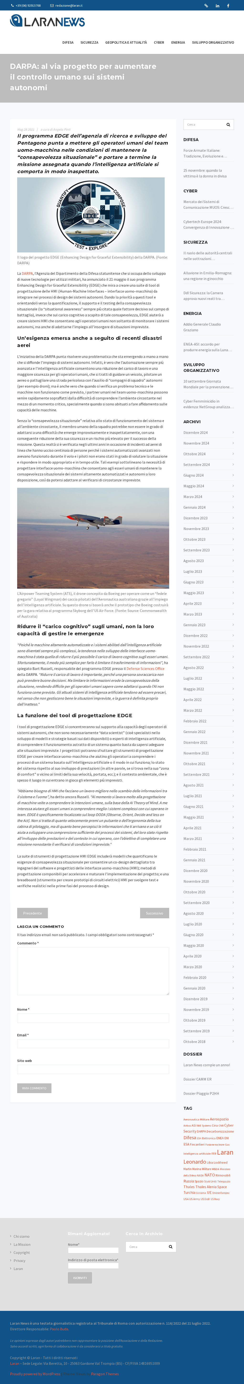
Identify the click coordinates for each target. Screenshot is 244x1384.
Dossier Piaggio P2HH (201, 1093)
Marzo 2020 (192, 966)
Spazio (199, 1181)
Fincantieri (197, 1144)
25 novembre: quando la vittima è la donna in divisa (205, 173)
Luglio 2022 (192, 678)
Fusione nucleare (214, 1144)
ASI (194, 1125)
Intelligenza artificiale (197, 1153)
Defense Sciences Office (145, 668)
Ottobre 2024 (194, 453)
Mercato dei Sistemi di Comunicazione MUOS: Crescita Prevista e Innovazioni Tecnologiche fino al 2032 (208, 204)
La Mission (22, 1244)
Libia (210, 1163)
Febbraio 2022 (194, 721)
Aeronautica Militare (196, 1119)
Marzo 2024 (192, 496)
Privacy (19, 1260)
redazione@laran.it (68, 5)
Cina (215, 1125)
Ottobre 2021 (194, 763)
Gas (227, 1144)
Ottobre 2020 (194, 892)
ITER (213, 1153)
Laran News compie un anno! (206, 1064)
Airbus (187, 1125)
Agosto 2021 (193, 785)
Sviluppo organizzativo (213, 42)
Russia (188, 1181)
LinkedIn (218, 5)
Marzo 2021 (192, 838)
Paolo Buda (59, 1329)
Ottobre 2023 (194, 539)
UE (209, 1192)
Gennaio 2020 (194, 988)
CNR (221, 1125)
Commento (28, 943)
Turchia (189, 1192)
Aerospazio (219, 1119)
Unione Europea (220, 1192)
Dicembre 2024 (195, 432)
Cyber (159, 42)
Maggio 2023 (193, 592)
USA (185, 1199)
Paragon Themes (105, 1373)
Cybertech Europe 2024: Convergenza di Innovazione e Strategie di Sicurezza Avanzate (207, 224)
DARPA (27, 273)
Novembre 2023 (196, 528)
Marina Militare (201, 1169)
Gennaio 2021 (194, 860)
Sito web (24, 1060)
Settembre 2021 (196, 774)
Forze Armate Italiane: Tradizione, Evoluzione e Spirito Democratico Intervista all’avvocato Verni (208, 153)
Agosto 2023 (193, 560)
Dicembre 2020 (195, 870)
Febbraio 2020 (194, 977)
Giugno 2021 (193, 806)
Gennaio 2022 (194, 731)
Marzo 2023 (192, 614)
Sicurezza (89, 42)
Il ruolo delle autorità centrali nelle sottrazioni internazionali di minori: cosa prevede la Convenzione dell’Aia (207, 256)
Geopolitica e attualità (126, 42)
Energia (178, 42)
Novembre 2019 (196, 1009)
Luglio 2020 (192, 924)
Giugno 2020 (193, 934)
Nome (23, 1009)
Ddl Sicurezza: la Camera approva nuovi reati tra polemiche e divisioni (203, 295)
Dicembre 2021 (195, 742)
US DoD (205, 1199)
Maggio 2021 (193, 817)
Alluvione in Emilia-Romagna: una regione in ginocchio (207, 275)
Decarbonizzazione (220, 1131)
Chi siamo (22, 1236)
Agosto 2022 (193, 667)
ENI (226, 1138)
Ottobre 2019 (194, 1020)
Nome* (74, 1244)
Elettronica (209, 1138)
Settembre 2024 (196, 464)
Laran (206, 5)
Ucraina (201, 1192)
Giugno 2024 (193, 475)
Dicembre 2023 (195, 518)
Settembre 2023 (196, 550)
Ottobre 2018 (194, 1041)
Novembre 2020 (196, 881)
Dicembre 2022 (195, 635)
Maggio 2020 (193, 945)
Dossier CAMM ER (197, 1079)
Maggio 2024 (193, 485)
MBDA (215, 1169)
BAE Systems (204, 1125)
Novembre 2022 (196, 646)
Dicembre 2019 (195, 998)
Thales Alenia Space (211, 1187)
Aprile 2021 (192, 827)
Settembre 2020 (196, 902)
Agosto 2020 (193, 913)
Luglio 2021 (192, 795)
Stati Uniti (210, 1181)
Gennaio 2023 (194, 624)
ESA (186, 1144)
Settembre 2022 (196, 656)
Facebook (228, 5)
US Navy (215, 1199)
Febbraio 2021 (194, 849)
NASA (200, 1175)
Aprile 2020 (192, 956)
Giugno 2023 (193, 582)
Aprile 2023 (192, 603)
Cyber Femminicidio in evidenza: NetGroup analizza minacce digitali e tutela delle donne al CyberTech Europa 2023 (207, 404)
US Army (194, 1199)
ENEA (220, 1138)
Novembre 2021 (196, 753)
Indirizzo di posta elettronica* (93, 1259)
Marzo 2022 (192, 710)
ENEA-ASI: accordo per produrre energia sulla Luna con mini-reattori (205, 347)
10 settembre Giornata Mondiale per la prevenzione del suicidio (206, 384)
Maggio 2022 (193, 689)
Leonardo (194, 1161)
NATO (209, 1175)
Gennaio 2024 (194, 507)
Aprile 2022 (192, 699)
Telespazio (223, 1181)
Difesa (67, 42)
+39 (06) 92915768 (28, 5)
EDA (199, 1138)
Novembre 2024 (196, 443)
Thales (189, 1186)
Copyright (22, 1252)
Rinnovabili (223, 1175)
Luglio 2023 (192, 571)
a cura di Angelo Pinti (55, 129)
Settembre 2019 (196, 1031)
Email (23, 1035)
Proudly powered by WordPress (35, 1373)
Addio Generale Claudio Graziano (202, 327)
